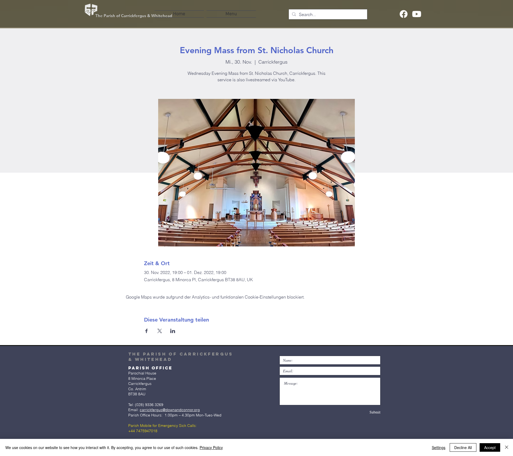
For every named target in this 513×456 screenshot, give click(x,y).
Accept (490, 447)
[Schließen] (506, 447)
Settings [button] (438, 447)
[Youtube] (416, 14)
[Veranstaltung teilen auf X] (159, 331)
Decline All (463, 447)
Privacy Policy (211, 447)
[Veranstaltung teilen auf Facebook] (146, 331)
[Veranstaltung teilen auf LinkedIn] (172, 331)
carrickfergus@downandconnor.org (170, 409)
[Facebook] (403, 14)
